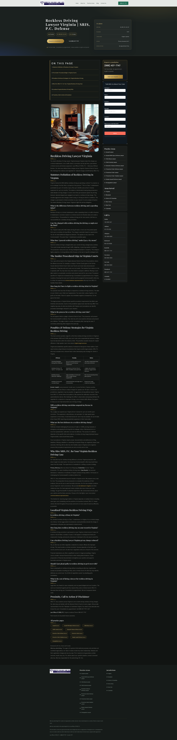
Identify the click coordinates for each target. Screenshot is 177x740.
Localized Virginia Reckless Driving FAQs (63, 89)
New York (106, 262)
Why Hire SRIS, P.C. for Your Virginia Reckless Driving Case (67, 84)
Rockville (106, 248)
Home (77, 3)
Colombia (106, 276)
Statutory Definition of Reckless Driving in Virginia (65, 67)
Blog (97, 3)
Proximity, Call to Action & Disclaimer (62, 95)
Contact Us (103, 3)
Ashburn (106, 226)
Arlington (106, 233)
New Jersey (107, 255)
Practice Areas (90, 3)
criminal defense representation (74, 280)
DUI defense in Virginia (84, 486)
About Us (83, 3)
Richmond (107, 240)
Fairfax (106, 219)
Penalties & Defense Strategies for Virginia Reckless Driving (68, 78)
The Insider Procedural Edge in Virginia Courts (64, 72)
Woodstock (107, 269)
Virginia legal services (80, 343)
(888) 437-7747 (112, 65)
